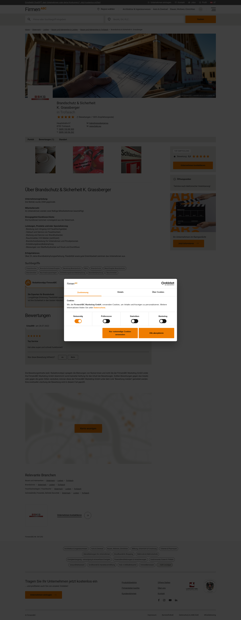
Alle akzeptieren (156, 333)
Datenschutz (99, 307)
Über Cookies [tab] (158, 292)
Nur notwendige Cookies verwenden (120, 333)
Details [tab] (120, 292)
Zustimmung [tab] (82, 292)
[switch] (106, 321)
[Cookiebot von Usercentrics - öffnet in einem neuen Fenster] (163, 284)
